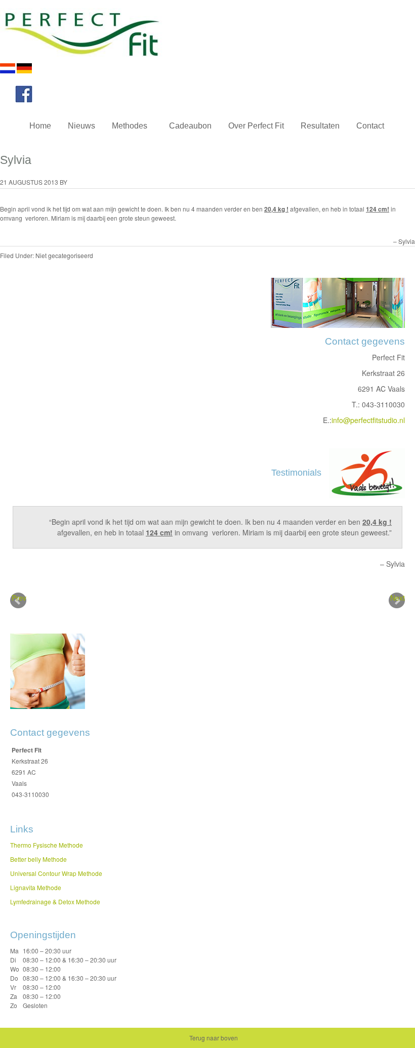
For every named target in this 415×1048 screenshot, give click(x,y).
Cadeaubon (190, 125)
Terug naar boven (213, 1037)
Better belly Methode (38, 859)
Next (397, 598)
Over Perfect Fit (256, 125)
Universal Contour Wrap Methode (56, 873)
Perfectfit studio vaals (101, 31)
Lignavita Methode (35, 887)
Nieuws (81, 125)
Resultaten (320, 125)
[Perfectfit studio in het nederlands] (7, 70)
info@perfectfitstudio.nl (368, 420)
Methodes (125, 127)
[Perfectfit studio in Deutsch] (24, 70)
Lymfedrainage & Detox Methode (55, 901)
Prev (19, 598)
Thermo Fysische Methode (46, 845)
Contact (370, 125)
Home (40, 125)
